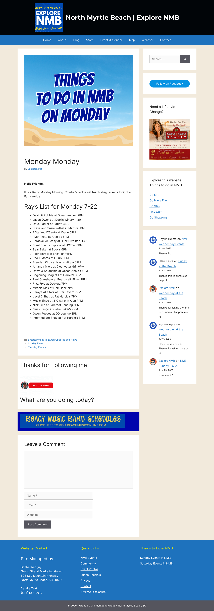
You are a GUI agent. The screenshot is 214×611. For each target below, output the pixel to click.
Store (90, 40)
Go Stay (154, 206)
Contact (165, 40)
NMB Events (89, 557)
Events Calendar (111, 40)
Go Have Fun (158, 200)
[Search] (185, 59)
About (62, 40)
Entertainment (36, 339)
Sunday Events (36, 343)
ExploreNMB (167, 288)
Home (47, 40)
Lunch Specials (91, 575)
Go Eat (153, 194)
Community (88, 563)
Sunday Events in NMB (155, 557)
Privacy (85, 580)
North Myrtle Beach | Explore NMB (122, 17)
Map (132, 40)
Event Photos (89, 569)
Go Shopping (158, 217)
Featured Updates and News (61, 339)
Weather (147, 40)
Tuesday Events (37, 347)
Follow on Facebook (169, 83)
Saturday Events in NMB (156, 563)
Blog (76, 40)
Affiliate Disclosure (93, 592)
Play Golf (155, 211)
